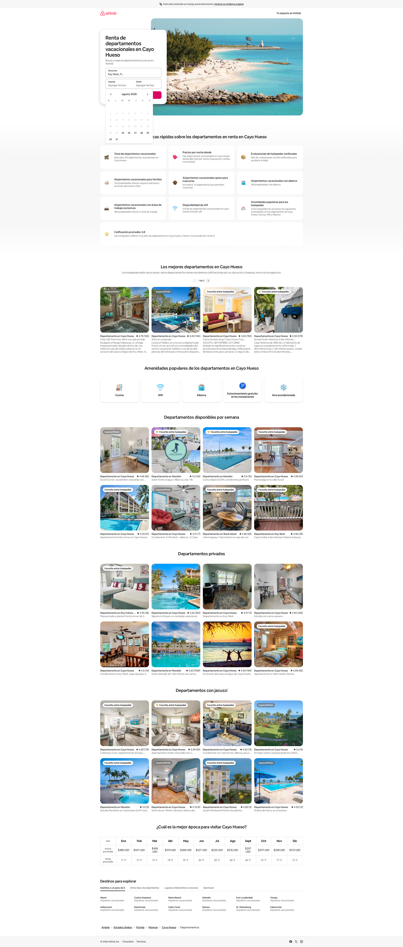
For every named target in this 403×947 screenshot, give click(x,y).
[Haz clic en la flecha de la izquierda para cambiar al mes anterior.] (111, 94)
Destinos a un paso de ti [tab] (112, 887)
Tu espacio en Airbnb (288, 13)
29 (147, 132)
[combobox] (133, 74)
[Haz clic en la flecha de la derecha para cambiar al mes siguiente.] (147, 94)
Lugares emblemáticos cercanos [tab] (181, 887)
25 (123, 132)
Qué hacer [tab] (208, 887)
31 (117, 139)
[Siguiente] (208, 280)
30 (110, 139)
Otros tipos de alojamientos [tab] (144, 887)
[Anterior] (194, 280)
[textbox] (119, 85)
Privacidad (128, 941)
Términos (141, 941)
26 (129, 132)
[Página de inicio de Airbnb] (108, 13)
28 (141, 132)
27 (135, 132)
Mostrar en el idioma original (229, 4)
